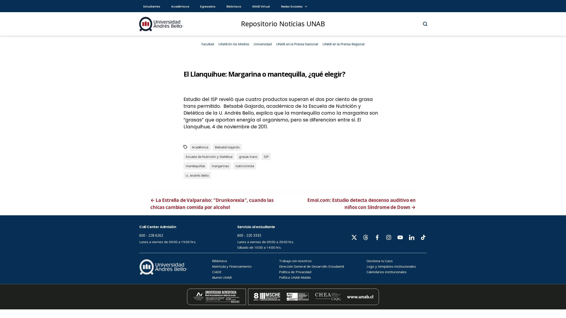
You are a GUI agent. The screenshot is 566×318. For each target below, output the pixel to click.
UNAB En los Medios (233, 44)
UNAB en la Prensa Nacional (297, 44)
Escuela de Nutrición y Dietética (209, 156)
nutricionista (244, 166)
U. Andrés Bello (197, 175)
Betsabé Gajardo (227, 147)
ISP (266, 156)
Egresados (207, 6)
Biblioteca (233, 6)
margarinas (220, 166)
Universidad (263, 44)
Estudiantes (151, 6)
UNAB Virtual (261, 6)
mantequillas (195, 166)
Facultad (207, 44)
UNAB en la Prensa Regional (344, 44)
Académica (200, 147)
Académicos (180, 6)
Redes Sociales (292, 6)
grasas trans (248, 156)
